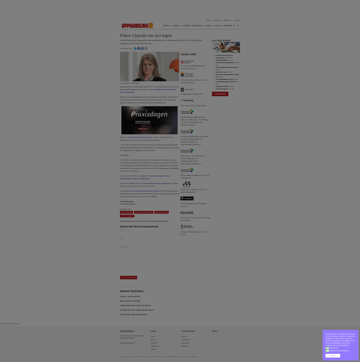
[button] (348, 355)
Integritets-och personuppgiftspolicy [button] (337, 345)
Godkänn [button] (333, 355)
